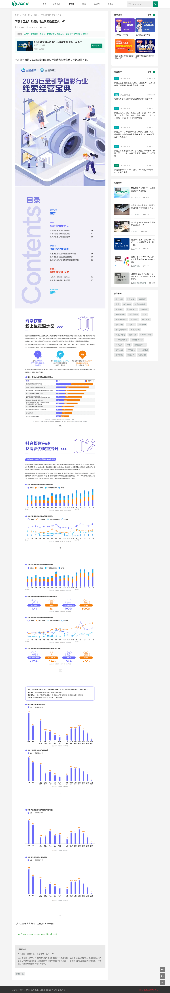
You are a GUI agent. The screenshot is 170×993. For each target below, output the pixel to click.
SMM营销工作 (121, 340)
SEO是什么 (143, 350)
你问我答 (127, 304)
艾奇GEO (57, 4)
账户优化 (119, 309)
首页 (44, 4)
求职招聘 (130, 355)
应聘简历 (119, 355)
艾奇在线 (136, 214)
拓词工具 (119, 350)
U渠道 (83, 4)
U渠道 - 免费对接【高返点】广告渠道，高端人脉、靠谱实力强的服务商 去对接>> (57, 34)
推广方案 (119, 299)
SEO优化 (131, 350)
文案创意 (144, 309)
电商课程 (142, 355)
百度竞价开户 (139, 345)
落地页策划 (131, 309)
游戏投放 (142, 324)
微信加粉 (119, 324)
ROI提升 (119, 345)
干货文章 (70, 4)
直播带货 (142, 299)
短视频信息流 (121, 319)
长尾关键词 (120, 335)
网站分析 (134, 319)
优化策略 (130, 299)
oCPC (144, 314)
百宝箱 (111, 4)
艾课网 (97, 4)
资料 (35, 15)
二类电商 (130, 324)
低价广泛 (132, 335)
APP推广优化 (145, 335)
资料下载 (20, 974)
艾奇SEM (136, 197)
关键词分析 (120, 314)
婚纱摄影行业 (121, 330)
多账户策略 (135, 330)
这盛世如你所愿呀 (139, 283)
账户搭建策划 (140, 304)
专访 (117, 304)
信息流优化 (133, 314)
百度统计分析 (137, 340)
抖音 (128, 345)
